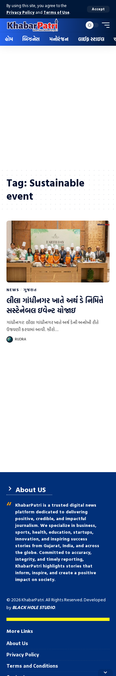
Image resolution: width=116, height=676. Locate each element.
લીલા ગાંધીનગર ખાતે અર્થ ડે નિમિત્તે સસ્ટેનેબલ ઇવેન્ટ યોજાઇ (54, 305)
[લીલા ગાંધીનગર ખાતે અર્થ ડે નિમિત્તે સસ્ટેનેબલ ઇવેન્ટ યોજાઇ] (58, 251)
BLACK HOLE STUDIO (33, 607)
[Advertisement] (58, 107)
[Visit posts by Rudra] (9, 339)
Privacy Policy (20, 12)
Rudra (20, 339)
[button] (98, 9)
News (12, 289)
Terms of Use (56, 12)
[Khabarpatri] (32, 25)
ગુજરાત (30, 289)
